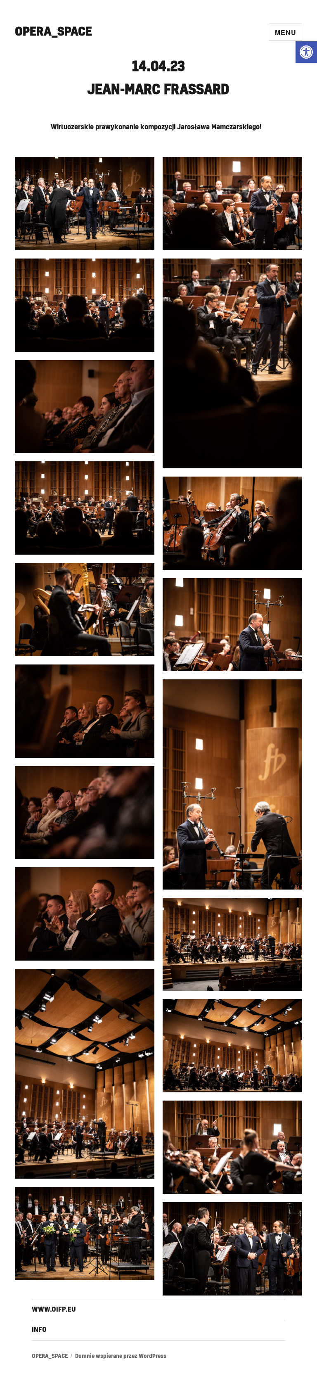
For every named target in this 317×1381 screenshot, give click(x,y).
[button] (306, 52)
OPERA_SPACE (53, 32)
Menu (285, 32)
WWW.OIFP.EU (54, 1309)
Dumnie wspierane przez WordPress (120, 1356)
